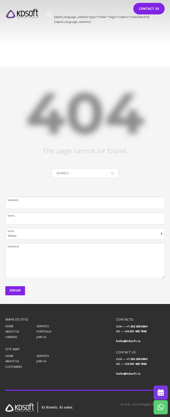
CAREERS (11, 337)
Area (11, 231)
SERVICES (43, 326)
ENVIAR (15, 290)
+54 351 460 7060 (135, 331)
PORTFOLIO (44, 331)
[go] (112, 173)
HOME (9, 326)
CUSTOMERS (13, 367)
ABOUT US (12, 331)
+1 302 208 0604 (136, 326)
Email (11, 215)
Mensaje (13, 246)
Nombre (13, 200)
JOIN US (41, 337)
